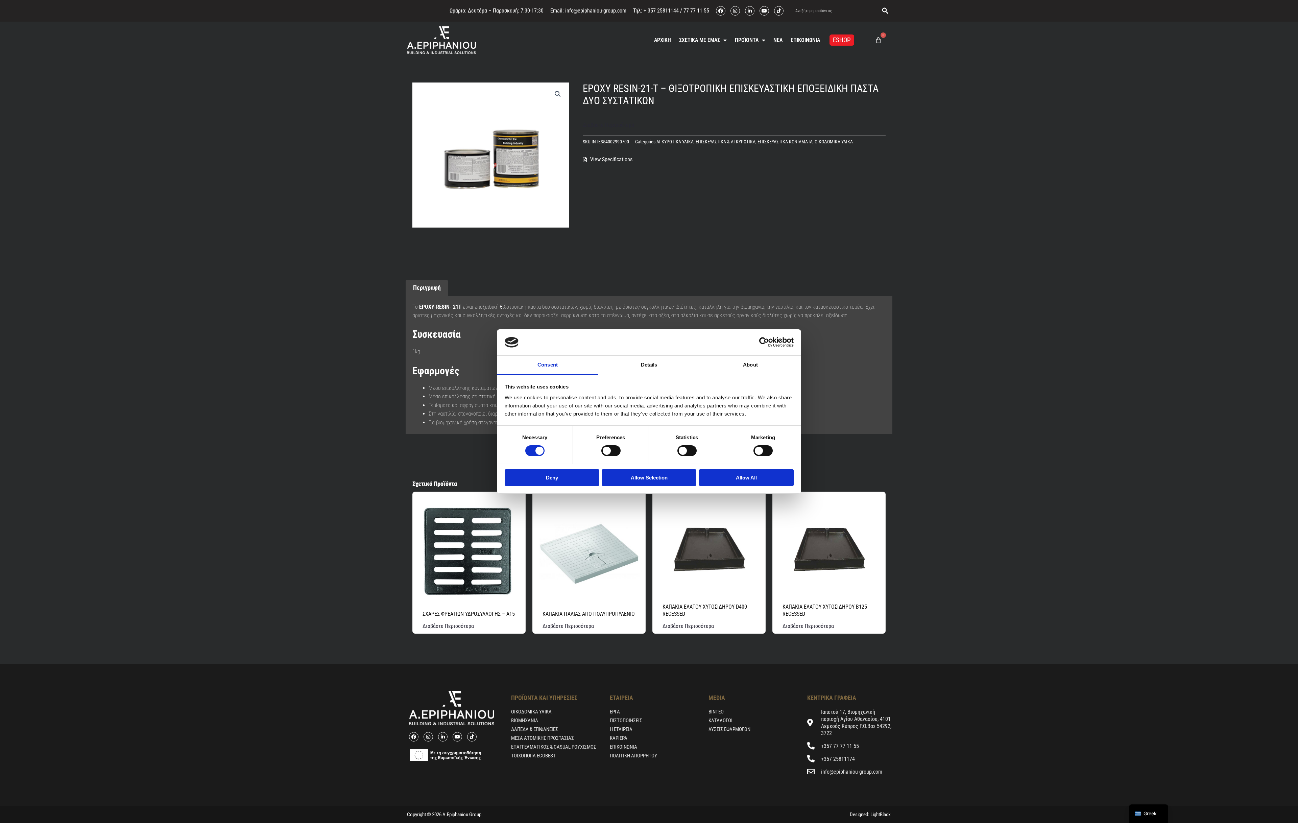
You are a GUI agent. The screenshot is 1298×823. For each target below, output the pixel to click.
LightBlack (880, 815)
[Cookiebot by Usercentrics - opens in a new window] (764, 342)
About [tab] (750, 365)
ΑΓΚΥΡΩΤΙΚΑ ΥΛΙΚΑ (675, 142)
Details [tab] (649, 365)
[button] (558, 94)
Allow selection (649, 477)
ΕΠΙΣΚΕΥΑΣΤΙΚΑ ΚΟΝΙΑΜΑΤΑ (785, 142)
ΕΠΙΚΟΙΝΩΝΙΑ (805, 40)
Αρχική (662, 40)
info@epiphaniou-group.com (595, 10)
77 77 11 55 (695, 10)
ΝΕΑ (778, 40)
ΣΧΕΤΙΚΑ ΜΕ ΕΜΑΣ (699, 40)
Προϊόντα (747, 40)
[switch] (611, 450)
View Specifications (611, 159)
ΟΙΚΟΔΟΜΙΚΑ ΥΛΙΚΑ (834, 142)
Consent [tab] (547, 365)
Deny (552, 477)
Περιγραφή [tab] (427, 287)
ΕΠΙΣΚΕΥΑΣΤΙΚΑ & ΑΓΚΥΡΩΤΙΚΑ (725, 142)
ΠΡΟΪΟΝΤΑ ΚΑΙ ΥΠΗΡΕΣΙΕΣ (544, 697)
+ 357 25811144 (661, 10)
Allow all (746, 477)
